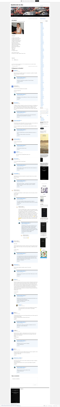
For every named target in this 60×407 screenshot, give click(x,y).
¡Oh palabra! (14, 20)
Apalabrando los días (17, 5)
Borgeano (15, 279)
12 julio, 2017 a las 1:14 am (17, 280)
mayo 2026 (42, 23)
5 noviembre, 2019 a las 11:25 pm (21, 368)
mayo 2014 (42, 100)
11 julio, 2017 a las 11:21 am (20, 146)
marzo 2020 (42, 53)
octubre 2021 (42, 43)
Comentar (35, 384)
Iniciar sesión (42, 118)
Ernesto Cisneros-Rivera (17, 120)
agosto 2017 (42, 76)
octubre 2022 (42, 34)
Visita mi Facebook (43, 18)
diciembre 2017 (42, 73)
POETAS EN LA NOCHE (17, 357)
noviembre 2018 (42, 65)
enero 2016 (42, 87)
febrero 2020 (42, 54)
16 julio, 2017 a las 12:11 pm (20, 341)
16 (47, 111)
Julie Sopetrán (16, 102)
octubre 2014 (42, 97)
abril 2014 (42, 101)
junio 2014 (42, 99)
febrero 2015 (42, 94)
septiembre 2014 (42, 98)
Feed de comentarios (43, 119)
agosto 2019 (42, 58)
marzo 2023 (42, 31)
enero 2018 (42, 72)
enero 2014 (42, 103)
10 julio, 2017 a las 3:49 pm (17, 103)
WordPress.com (42, 120)
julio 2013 (42, 106)
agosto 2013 (42, 105)
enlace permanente (18, 64)
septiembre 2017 (42, 75)
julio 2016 (42, 83)
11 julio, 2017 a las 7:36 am (17, 159)
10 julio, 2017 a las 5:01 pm (17, 121)
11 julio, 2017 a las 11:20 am (20, 130)
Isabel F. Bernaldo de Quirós (22, 21)
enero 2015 (42, 95)
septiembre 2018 (42, 66)
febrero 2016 (42, 86)
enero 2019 (42, 63)
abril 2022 (42, 38)
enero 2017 (42, 81)
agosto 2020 (42, 51)
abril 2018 (42, 70)
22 (46, 112)
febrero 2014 (42, 102)
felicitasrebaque (16, 264)
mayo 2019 (42, 60)
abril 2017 (42, 79)
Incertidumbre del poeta (15, 18)
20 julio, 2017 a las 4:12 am (19, 152)
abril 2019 (42, 61)
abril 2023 (42, 30)
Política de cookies (19, 405)
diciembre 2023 (42, 27)
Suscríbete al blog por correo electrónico (44, 122)
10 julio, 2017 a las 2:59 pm (17, 71)
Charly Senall (16, 158)
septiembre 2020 (42, 50)
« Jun (40, 115)
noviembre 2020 (42, 49)
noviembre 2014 (42, 96)
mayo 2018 (42, 69)
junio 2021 (42, 45)
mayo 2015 (42, 92)
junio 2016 (42, 84)
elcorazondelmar (16, 173)
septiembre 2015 (42, 90)
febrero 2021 (42, 48)
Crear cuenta (42, 117)
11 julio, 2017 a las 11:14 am (20, 95)
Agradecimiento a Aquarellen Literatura (33, 18)
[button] (41, 160)
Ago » (47, 115)
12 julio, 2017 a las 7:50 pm (20, 296)
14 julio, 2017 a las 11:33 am (21, 207)
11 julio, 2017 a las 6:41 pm (17, 265)
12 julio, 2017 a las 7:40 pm (20, 199)
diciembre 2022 (42, 33)
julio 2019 (42, 59)
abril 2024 (42, 25)
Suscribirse (42, 128)
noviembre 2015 (42, 88)
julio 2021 (42, 44)
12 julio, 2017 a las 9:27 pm (21, 305)
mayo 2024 (42, 24)
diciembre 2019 (42, 55)
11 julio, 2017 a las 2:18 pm (17, 174)
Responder (15, 75)
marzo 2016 (42, 85)
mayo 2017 (42, 78)
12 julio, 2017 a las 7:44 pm (20, 254)
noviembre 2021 (42, 42)
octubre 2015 (42, 89)
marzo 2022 (42, 39)
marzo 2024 (42, 26)
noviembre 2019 (42, 56)
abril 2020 (42, 52)
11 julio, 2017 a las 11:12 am (20, 78)
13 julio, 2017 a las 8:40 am (17, 313)
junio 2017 (42, 77)
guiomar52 (15, 70)
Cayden (17, 151)
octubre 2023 (42, 29)
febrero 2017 (42, 80)
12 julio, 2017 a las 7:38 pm (20, 181)
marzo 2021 (42, 47)
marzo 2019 (42, 62)
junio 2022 (42, 37)
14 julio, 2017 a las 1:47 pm (17, 331)
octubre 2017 (42, 74)
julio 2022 (42, 36)
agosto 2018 (42, 67)
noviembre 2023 (42, 28)
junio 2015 (42, 91)
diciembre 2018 (42, 64)
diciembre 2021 (42, 41)
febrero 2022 (42, 40)
